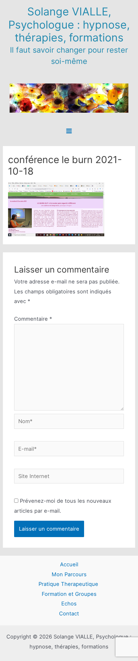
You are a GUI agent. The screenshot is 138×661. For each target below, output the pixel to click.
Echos (69, 603)
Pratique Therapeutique (69, 584)
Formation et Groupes (69, 594)
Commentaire (33, 319)
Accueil (69, 564)
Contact (69, 613)
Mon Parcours (69, 574)
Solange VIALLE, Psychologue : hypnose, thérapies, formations (69, 24)
